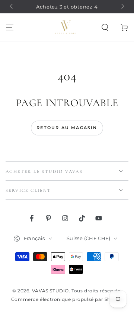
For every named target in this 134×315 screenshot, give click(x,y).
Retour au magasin (66, 127)
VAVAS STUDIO (50, 290)
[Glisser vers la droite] (122, 6)
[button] (105, 27)
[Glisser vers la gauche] (12, 6)
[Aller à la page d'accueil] (65, 27)
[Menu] (9, 27)
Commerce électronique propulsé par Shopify (67, 299)
